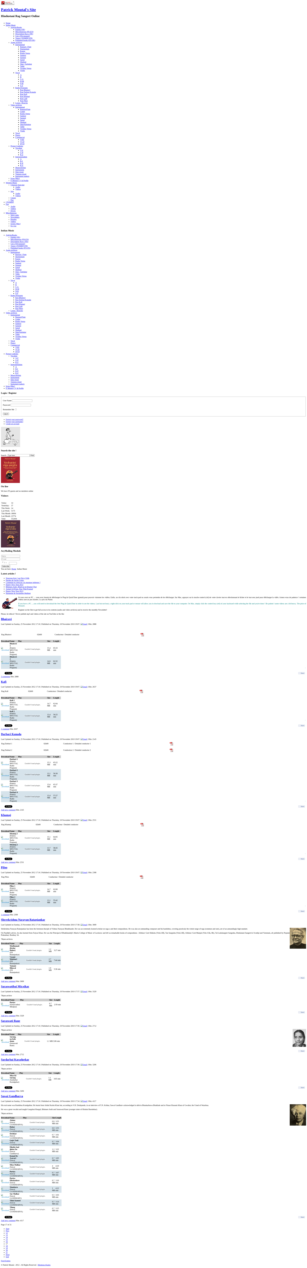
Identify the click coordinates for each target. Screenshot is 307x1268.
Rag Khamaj (25, 96)
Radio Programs (21, 88)
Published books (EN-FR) (25, 40)
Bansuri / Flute (25, 47)
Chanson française (17, 185)
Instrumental (20, 45)
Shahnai (23, 62)
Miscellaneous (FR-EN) (24, 32)
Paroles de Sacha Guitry (15, 580)
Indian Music (11, 25)
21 (7, 1252)
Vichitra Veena (25, 68)
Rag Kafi (23, 94)
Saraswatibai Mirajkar (15, 986)
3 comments (5, 677)
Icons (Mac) (15, 178)
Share (302, 673)
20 (7, 1250)
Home (8, 23)
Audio (17, 187)
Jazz (12, 191)
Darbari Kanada (11, 734)
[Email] (84, 624)
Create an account (12, 424)
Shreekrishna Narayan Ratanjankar (23, 919)
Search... (4, 455)
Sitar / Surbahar (26, 64)
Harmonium (24, 49)
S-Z (21, 86)
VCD (22, 142)
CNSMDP (10, 202)
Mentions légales (44, 1265)
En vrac (13, 226)
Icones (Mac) (16, 224)
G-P (21, 153)
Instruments (19, 170)
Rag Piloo (24, 101)
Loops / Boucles (21, 103)
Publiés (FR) (20, 30)
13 (7, 1235)
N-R (22, 83)
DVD (22, 144)
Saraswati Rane (10, 1020)
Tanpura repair (20, 174)
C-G (22, 79)
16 (7, 1242)
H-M (22, 81)
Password (6, 405)
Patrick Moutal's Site (18, 9)
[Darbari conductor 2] (171, 751)
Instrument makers (22, 176)
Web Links (15, 215)
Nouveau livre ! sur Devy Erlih (17, 578)
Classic (13, 198)
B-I (21, 161)
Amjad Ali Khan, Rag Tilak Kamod (19, 589)
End (7, 1257)
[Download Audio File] (5, 650)
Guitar (22, 112)
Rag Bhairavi (25, 90)
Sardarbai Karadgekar (15, 1059)
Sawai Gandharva (12, 1096)
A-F (21, 150)
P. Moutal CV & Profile (19, 181)
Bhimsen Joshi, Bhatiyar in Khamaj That (21, 587)
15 (7, 1240)
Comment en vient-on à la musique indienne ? (23, 582)
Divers (13, 211)
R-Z (21, 155)
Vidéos (18, 189)
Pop (12, 200)
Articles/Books (16, 27)
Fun (7, 204)
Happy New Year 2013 (14, 591)
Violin (22, 71)
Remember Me (8, 410)
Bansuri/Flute (25, 109)
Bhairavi (6, 619)
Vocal (17, 73)
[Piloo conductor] (141, 878)
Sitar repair (19, 172)
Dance (17, 135)
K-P (21, 163)
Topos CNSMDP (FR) (23, 38)
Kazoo (22, 51)
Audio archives (16, 42)
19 (7, 1248)
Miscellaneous (11, 213)
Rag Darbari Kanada (28, 92)
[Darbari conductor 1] (171, 745)
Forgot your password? (14, 419)
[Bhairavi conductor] (142, 636)
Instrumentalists (21, 157)
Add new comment (8, 810)
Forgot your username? (14, 422)
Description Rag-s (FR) (24, 34)
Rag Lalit (23, 99)
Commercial (20, 137)
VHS (22, 140)
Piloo (4, 867)
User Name (7, 401)
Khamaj (6, 815)
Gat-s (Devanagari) (22, 36)
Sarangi (23, 58)
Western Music (11, 183)
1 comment (5, 729)
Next (7, 1255)
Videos (18, 196)
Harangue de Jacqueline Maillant (18, 593)
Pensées (14, 219)
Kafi (3, 681)
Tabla (22, 66)
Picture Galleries (17, 146)
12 (7, 1233)
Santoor (23, 55)
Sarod (22, 60)
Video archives (16, 105)
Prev (7, 1231)
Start (7, 1229)
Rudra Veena (25, 53)
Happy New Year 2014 (14, 585)
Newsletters (15, 217)
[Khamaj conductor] (142, 826)
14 (7, 1237)
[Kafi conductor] (141, 692)
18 (7, 1246)
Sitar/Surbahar (25, 124)
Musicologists (20, 168)
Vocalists (18, 148)
